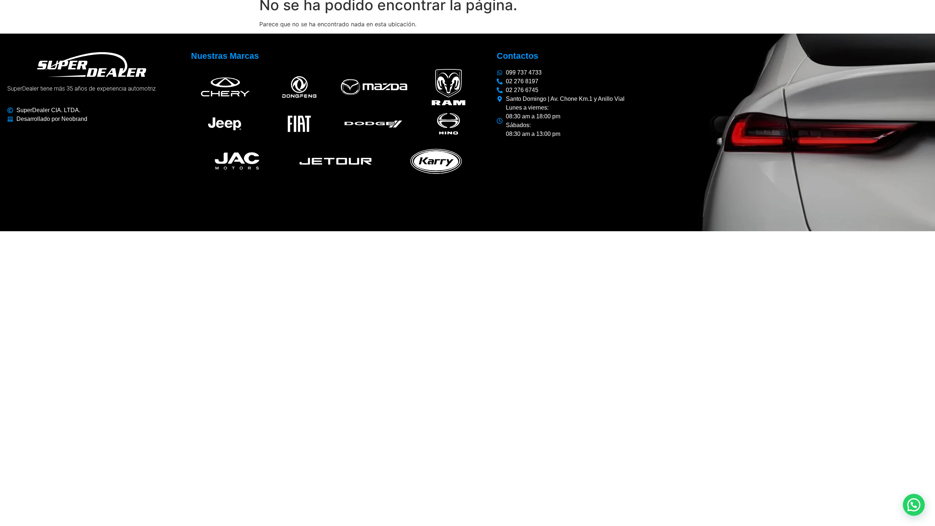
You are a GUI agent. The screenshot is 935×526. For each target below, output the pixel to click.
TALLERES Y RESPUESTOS (765, 18)
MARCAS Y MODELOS (666, 18)
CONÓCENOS (841, 18)
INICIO (610, 18)
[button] (914, 505)
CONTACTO (892, 18)
